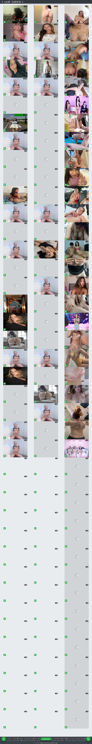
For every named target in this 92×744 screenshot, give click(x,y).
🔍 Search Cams (82, 740)
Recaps (48, 742)
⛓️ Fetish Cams (32, 740)
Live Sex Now (46, 739)
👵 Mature (35, 738)
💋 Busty (72, 738)
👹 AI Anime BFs (60, 740)
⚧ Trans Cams (16, 740)
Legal (56, 742)
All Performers (52, 742)
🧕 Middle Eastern (27, 738)
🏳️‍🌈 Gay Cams (9, 740)
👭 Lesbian (77, 738)
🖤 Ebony (9, 738)
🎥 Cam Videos (68, 740)
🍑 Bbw (62, 738)
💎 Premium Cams (24, 740)
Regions (41, 742)
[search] (88, 739)
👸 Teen (40, 738)
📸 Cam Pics (74, 740)
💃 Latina (14, 738)
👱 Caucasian (20, 738)
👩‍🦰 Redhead (57, 738)
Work (45, 742)
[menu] (3, 739)
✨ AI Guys (53, 740)
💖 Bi (82, 738)
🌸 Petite (67, 738)
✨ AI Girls (39, 740)
